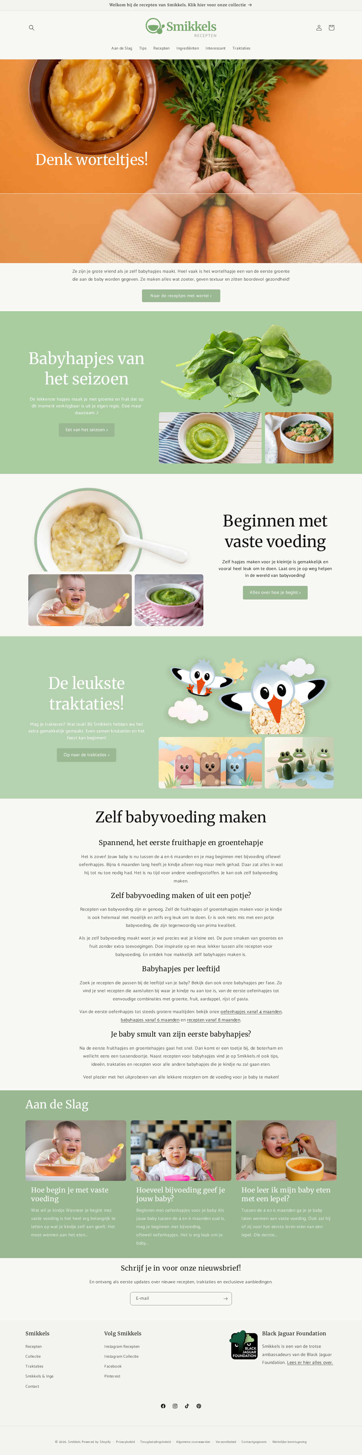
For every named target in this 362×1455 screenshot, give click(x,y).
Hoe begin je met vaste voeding (69, 1194)
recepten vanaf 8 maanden (213, 1020)
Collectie (33, 1356)
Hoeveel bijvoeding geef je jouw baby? (180, 1194)
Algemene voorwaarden (193, 1441)
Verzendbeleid (226, 1441)
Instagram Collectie (121, 1356)
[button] (31, 28)
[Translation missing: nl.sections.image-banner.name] (181, 161)
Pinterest (112, 1376)
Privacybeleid (125, 1441)
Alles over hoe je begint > (275, 592)
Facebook (113, 1366)
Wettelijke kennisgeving (289, 1441)
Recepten (33, 1347)
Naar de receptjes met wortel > (181, 295)
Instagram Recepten (122, 1347)
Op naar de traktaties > (86, 755)
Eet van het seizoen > (87, 430)
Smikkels (74, 1442)
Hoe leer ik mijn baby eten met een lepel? (286, 1194)
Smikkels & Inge (39, 1376)
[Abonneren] (225, 1298)
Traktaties (34, 1366)
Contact (32, 1386)
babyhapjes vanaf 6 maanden (150, 1020)
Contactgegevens (254, 1441)
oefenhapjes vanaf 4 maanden (251, 1011)
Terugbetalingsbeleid (155, 1441)
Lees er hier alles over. (310, 1362)
